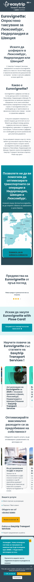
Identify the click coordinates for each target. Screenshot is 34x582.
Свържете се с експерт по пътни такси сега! (17, 339)
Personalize (17, 577)
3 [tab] (18, 310)
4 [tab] (20, 310)
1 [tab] (13, 310)
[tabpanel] (17, 299)
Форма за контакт (10, 531)
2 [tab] (16, 310)
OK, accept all (10, 573)
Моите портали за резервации (13, 513)
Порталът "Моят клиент (11, 517)
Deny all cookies (24, 573)
